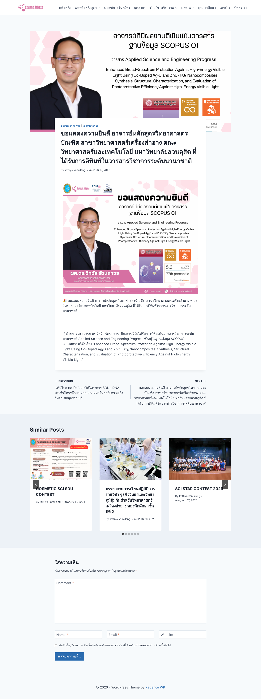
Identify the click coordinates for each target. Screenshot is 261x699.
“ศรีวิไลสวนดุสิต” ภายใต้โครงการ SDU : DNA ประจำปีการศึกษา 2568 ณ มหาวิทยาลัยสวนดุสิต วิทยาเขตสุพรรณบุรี (89, 390)
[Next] (225, 484)
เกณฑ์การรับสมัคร (117, 7)
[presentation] (61, 459)
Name (62, 635)
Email (114, 635)
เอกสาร (225, 7)
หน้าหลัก (65, 7)
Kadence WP (155, 687)
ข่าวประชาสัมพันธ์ (70, 125)
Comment (65, 583)
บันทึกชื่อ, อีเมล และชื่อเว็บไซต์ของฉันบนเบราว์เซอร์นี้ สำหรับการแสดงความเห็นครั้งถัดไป (115, 645)
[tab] (123, 534)
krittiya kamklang (75, 170)
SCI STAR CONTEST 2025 (199, 488)
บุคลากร (140, 7)
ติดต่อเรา (240, 7)
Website (167, 635)
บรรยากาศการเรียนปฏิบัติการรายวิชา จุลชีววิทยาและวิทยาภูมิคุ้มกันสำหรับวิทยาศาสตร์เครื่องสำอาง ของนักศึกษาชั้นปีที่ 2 (130, 500)
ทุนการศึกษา (207, 7)
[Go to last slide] (36, 484)
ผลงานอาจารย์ (91, 125)
